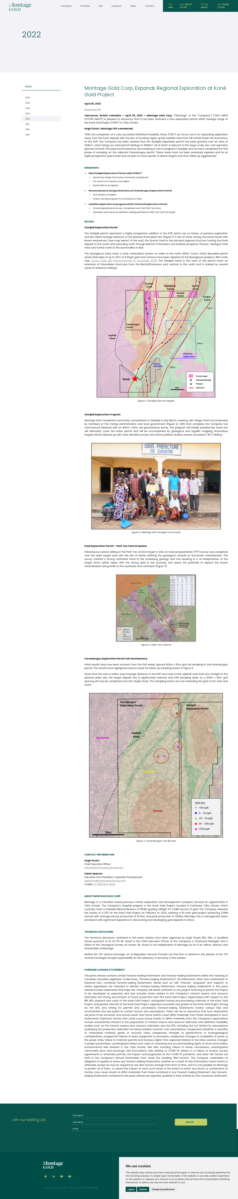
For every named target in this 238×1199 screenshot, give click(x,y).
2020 (27, 129)
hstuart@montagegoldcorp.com (103, 867)
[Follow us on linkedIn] (53, 1176)
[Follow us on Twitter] (45, 1176)
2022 (27, 118)
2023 (27, 113)
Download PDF (92, 109)
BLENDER (94, 1187)
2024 (27, 108)
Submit (190, 1122)
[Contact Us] (61, 1176)
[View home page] (20, 10)
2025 (27, 102)
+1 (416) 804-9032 (104, 884)
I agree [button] (131, 1189)
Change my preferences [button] (163, 1189)
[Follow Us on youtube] (69, 1176)
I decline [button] (143, 1189)
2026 (27, 97)
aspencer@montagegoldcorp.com (105, 880)
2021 (27, 124)
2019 (27, 134)
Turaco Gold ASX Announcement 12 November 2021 (123, 260)
